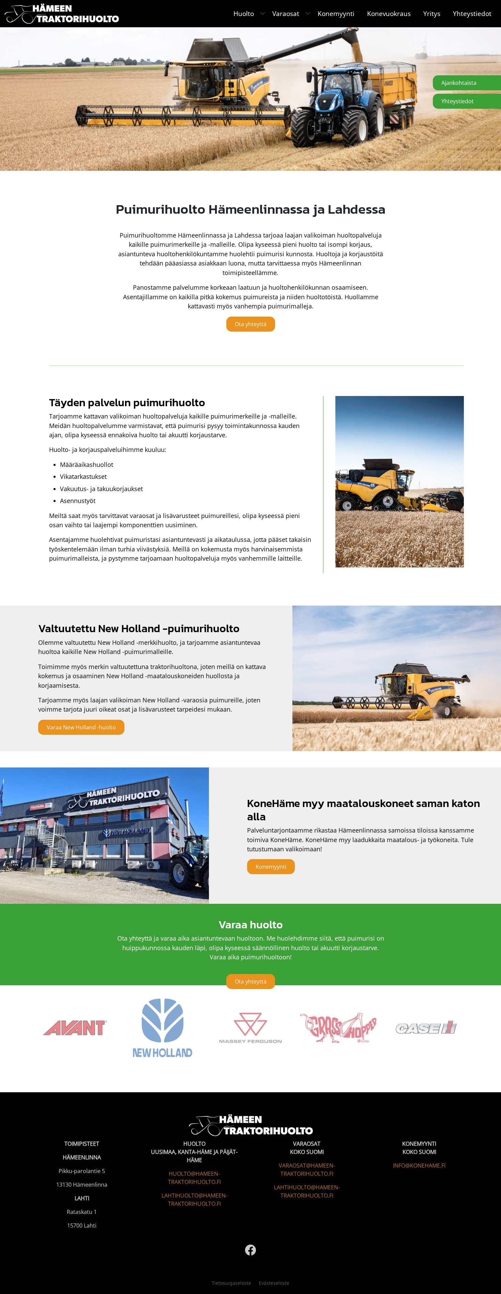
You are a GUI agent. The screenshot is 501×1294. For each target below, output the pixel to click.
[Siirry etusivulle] (61, 12)
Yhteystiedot (472, 13)
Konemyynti (336, 13)
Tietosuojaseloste (231, 1283)
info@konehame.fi (419, 1165)
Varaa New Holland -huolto (81, 727)
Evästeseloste (274, 1283)
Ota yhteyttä (251, 324)
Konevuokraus (389, 13)
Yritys (431, 13)
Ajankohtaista (458, 83)
